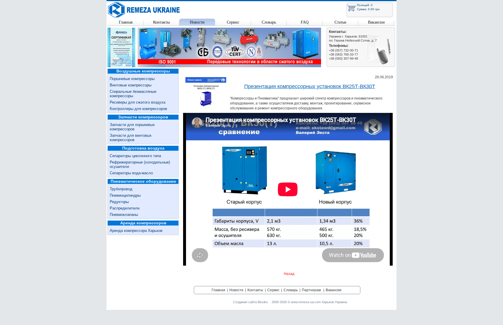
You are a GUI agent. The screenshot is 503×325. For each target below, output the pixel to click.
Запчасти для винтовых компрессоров (131, 137)
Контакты (161, 22)
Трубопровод (121, 189)
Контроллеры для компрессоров (138, 108)
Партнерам (311, 290)
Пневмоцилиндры (125, 195)
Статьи (340, 22)
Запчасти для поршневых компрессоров (132, 126)
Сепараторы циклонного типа (135, 156)
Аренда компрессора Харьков (136, 230)
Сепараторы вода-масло (131, 173)
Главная (125, 22)
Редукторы (119, 202)
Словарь (269, 22)
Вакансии (376, 22)
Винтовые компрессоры (130, 85)
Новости (197, 22)
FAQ (305, 22)
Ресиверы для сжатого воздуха (137, 102)
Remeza (144, 10)
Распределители (124, 208)
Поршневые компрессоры (132, 79)
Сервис (233, 22)
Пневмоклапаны (124, 214)
